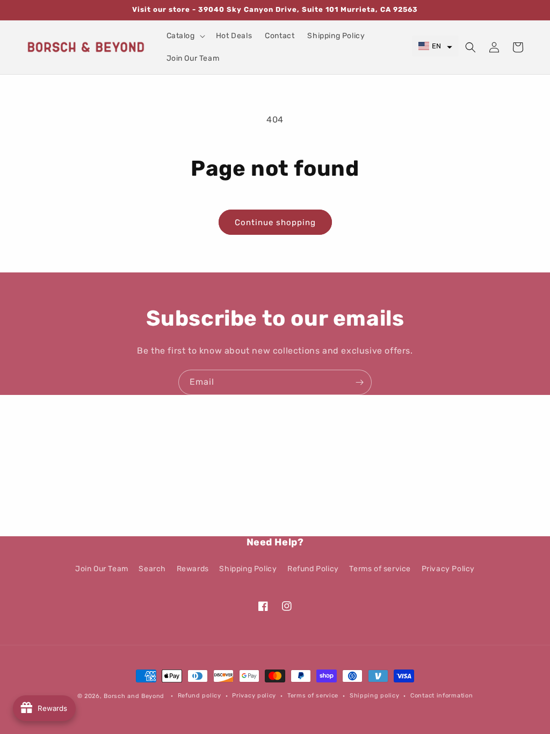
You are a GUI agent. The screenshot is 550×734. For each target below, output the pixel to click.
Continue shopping (275, 222)
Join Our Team (101, 568)
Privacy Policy (448, 568)
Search (152, 568)
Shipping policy (375, 695)
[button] (184, 36)
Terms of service (380, 568)
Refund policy (199, 695)
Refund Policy (313, 568)
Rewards (193, 568)
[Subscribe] (359, 382)
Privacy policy (254, 695)
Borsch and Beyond (134, 696)
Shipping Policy (248, 568)
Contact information (441, 695)
